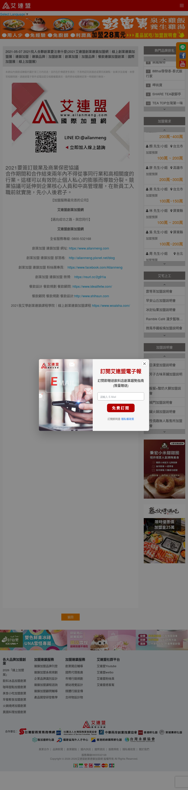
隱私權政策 (127, 419)
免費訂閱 (121, 408)
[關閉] (144, 364)
